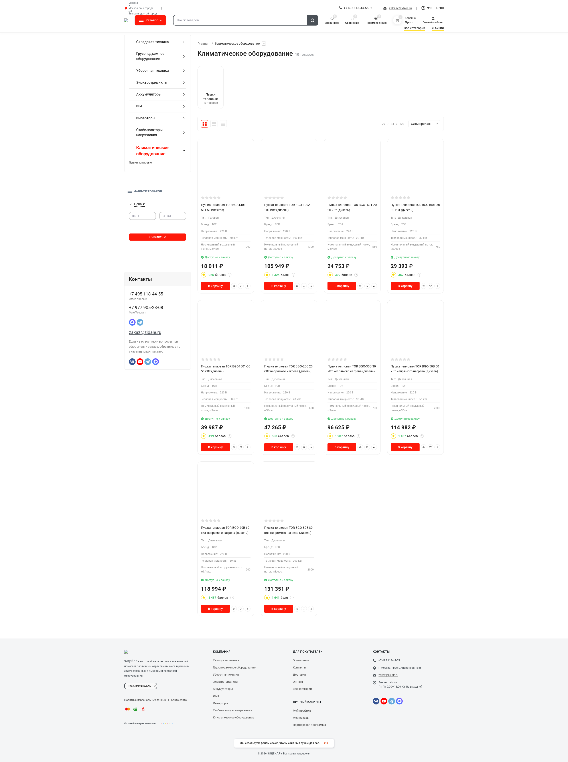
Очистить (156, 237)
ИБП (216, 696)
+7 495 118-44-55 (356, 8)
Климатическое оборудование (233, 717)
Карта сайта (179, 700)
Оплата (298, 681)
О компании (301, 660)
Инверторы (220, 703)
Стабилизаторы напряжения (232, 710)
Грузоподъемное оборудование (234, 667)
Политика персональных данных (145, 700)
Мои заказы (301, 717)
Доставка (299, 674)
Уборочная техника (226, 674)
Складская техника (226, 660)
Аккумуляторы (223, 688)
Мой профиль (302, 710)
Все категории (302, 688)
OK (326, 743)
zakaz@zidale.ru (400, 8)
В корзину (215, 286)
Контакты (299, 667)
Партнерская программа (309, 724)
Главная (203, 43)
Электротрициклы (225, 681)
